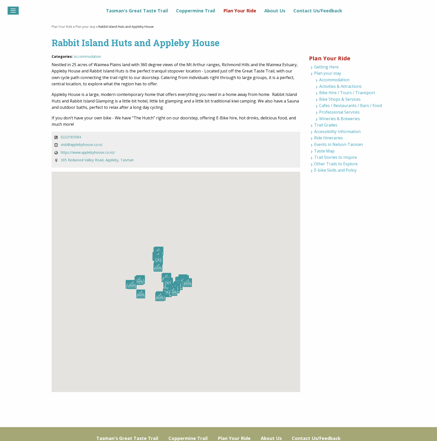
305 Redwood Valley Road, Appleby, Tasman (97, 160)
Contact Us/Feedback (317, 11)
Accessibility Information (337, 131)
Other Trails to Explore (336, 164)
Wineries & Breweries (339, 118)
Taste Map (324, 151)
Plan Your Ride (239, 11)
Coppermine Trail (195, 11)
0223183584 (71, 137)
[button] (167, 283)
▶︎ (433, 17)
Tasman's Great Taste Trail (137, 11)
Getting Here (326, 67)
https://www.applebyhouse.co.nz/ (88, 152)
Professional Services (339, 112)
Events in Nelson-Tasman (338, 144)
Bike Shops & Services (340, 99)
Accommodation (87, 56)
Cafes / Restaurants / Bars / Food (350, 105)
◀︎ (7, 17)
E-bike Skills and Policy (335, 170)
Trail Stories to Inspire (335, 157)
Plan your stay (85, 26)
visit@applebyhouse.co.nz (81, 144)
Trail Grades (325, 125)
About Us (274, 11)
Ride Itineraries (328, 138)
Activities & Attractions (340, 86)
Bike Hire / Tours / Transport (347, 92)
